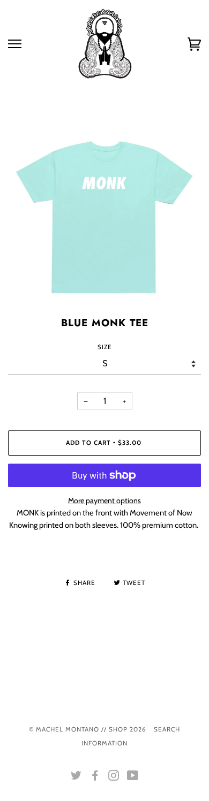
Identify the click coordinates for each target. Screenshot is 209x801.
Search (167, 729)
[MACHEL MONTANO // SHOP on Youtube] (133, 777)
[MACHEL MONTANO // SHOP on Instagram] (114, 777)
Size (105, 347)
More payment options (104, 500)
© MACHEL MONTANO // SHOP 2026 (87, 729)
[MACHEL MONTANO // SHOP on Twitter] (76, 777)
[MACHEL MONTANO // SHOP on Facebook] (95, 777)
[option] (104, 217)
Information (104, 743)
